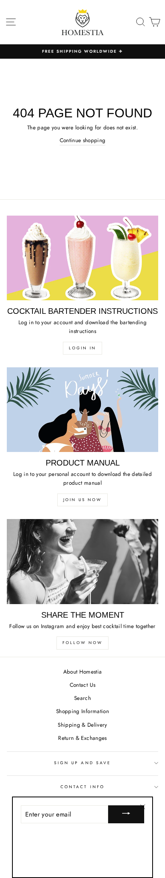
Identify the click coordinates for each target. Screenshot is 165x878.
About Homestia (82, 672)
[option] (82, 51)
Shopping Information (82, 711)
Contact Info (82, 787)
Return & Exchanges (82, 738)
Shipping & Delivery (82, 725)
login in (82, 348)
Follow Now (82, 643)
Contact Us (82, 685)
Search (82, 698)
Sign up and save (82, 763)
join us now (82, 500)
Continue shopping (83, 140)
